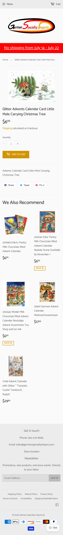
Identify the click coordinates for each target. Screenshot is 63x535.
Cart (57, 4)
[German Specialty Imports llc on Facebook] (57, 505)
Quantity (7, 137)
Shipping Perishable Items (46, 498)
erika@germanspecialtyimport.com (35, 444)
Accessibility (26, 498)
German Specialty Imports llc (32, 515)
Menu (10, 4)
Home (5, 60)
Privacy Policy (46, 494)
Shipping (7, 128)
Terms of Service (10, 498)
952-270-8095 (35, 438)
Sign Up (54, 478)
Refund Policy (31, 494)
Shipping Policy (15, 494)
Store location (31, 451)
